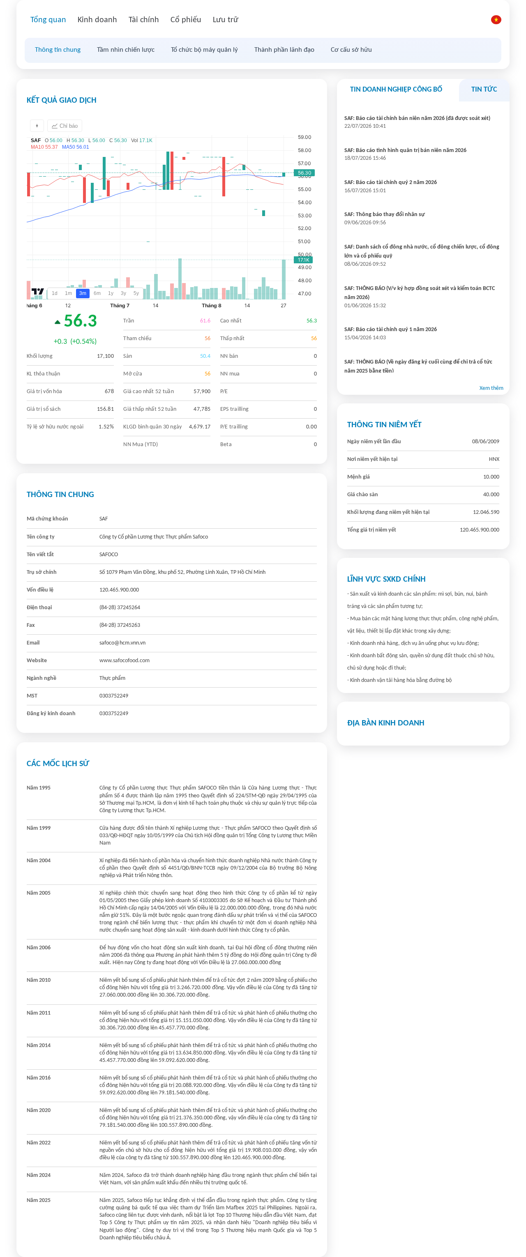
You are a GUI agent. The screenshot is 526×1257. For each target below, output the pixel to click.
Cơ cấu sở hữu (351, 49)
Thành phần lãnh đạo (284, 49)
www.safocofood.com (124, 661)
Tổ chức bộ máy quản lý (204, 49)
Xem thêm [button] (491, 388)
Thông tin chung (58, 49)
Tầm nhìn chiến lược (126, 49)
